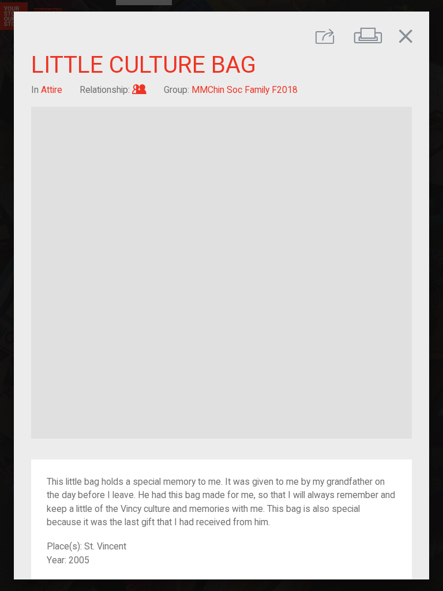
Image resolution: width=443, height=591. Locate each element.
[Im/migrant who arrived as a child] (139, 89)
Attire (51, 89)
